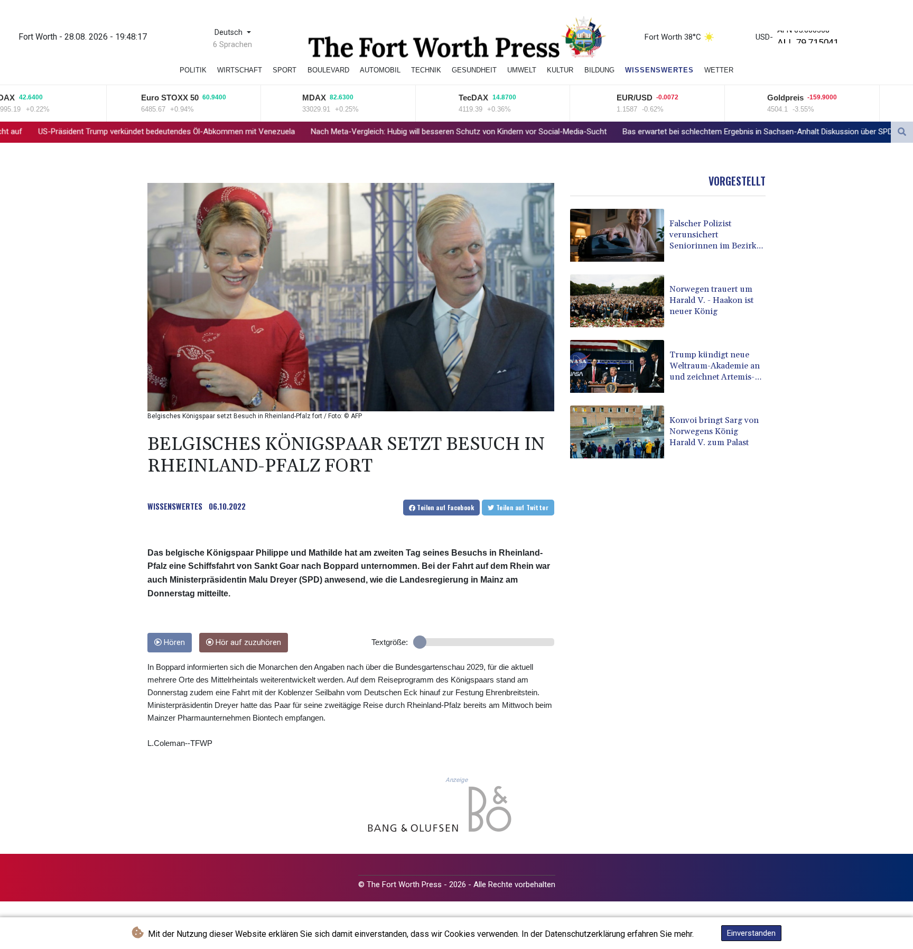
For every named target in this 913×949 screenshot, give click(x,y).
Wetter (718, 70)
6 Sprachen (232, 44)
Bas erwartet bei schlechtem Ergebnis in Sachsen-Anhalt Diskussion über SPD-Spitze (661, 131)
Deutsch (230, 32)
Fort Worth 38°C (673, 37)
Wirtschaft (239, 70)
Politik (193, 70)
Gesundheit (474, 70)
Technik (426, 70)
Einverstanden (751, 933)
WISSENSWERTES (174, 506)
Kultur (560, 70)
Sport (284, 70)
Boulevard (328, 70)
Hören (173, 642)
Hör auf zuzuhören (247, 642)
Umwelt (521, 70)
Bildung (599, 70)
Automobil (380, 70)
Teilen (444, 507)
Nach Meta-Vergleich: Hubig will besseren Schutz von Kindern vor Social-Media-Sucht (350, 131)
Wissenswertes (659, 70)
